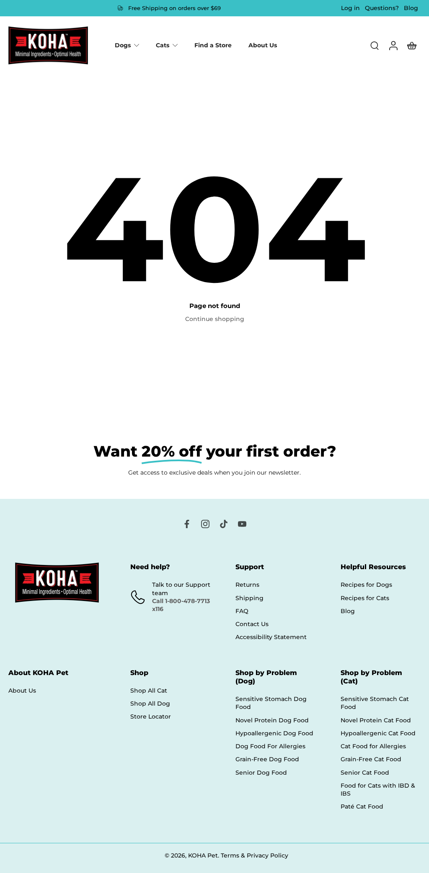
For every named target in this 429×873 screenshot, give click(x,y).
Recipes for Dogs (366, 585)
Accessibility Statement (271, 637)
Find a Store (213, 45)
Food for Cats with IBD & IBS (378, 789)
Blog (411, 8)
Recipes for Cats (365, 598)
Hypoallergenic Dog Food (274, 733)
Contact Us (252, 624)
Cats (162, 45)
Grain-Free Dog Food (267, 759)
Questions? (382, 8)
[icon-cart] (411, 45)
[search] (374, 45)
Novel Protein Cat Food (376, 720)
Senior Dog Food (261, 772)
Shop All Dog (150, 703)
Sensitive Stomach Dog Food (271, 703)
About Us (262, 45)
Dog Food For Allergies (270, 746)
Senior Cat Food (365, 772)
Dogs (123, 45)
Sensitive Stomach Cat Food (375, 703)
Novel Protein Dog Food (272, 720)
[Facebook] (187, 524)
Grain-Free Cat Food (371, 759)
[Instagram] (205, 524)
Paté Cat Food (362, 807)
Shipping (249, 598)
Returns (247, 585)
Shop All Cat (148, 690)
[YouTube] (242, 524)
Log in (350, 8)
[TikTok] (223, 524)
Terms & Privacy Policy (254, 855)
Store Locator (150, 717)
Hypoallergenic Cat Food (378, 733)
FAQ (241, 611)
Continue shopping (214, 319)
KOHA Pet (203, 855)
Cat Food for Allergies (373, 746)
